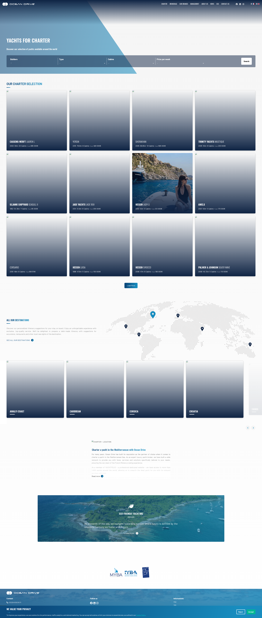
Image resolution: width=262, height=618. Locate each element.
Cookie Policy (140, 615)
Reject (240, 612)
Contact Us (225, 4)
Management (194, 4)
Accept (251, 612)
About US (205, 4)
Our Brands (184, 4)
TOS (175, 605)
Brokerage (173, 4)
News (212, 4)
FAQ (175, 602)
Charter (164, 4)
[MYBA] (116, 572)
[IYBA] (131, 572)
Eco (217, 4)
